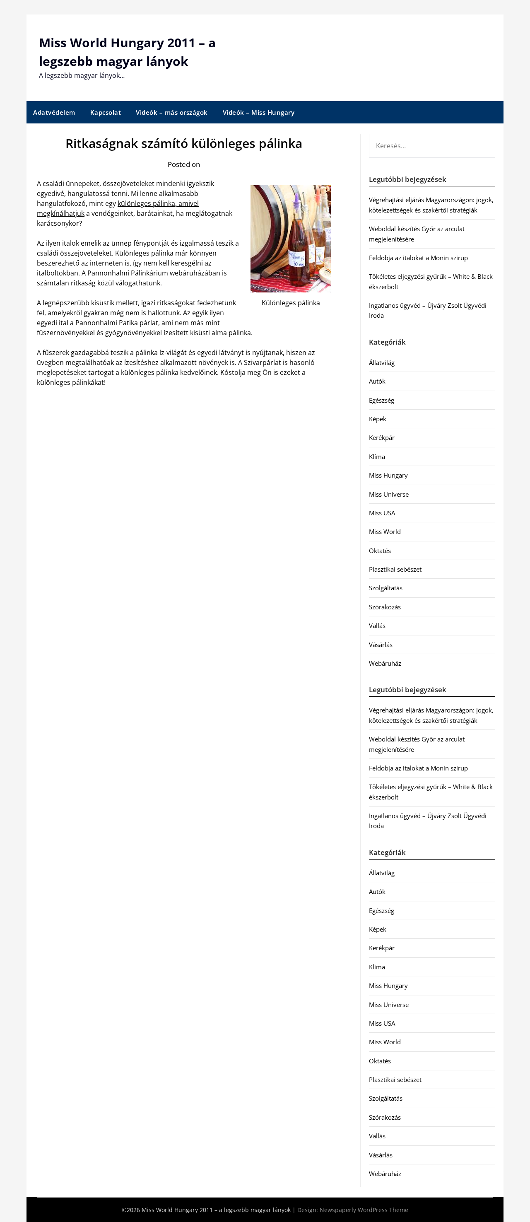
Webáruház (385, 663)
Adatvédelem (54, 112)
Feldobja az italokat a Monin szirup (418, 258)
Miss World (385, 531)
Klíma (377, 456)
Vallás (377, 625)
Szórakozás (385, 607)
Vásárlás (381, 644)
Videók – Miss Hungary (259, 112)
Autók (377, 381)
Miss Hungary (388, 475)
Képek (377, 419)
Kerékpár (382, 437)
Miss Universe (389, 494)
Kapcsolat (105, 112)
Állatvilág (382, 362)
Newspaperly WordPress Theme (364, 1210)
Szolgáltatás (385, 588)
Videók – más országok (172, 112)
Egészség (381, 400)
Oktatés (380, 550)
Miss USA (382, 513)
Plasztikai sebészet (395, 569)
